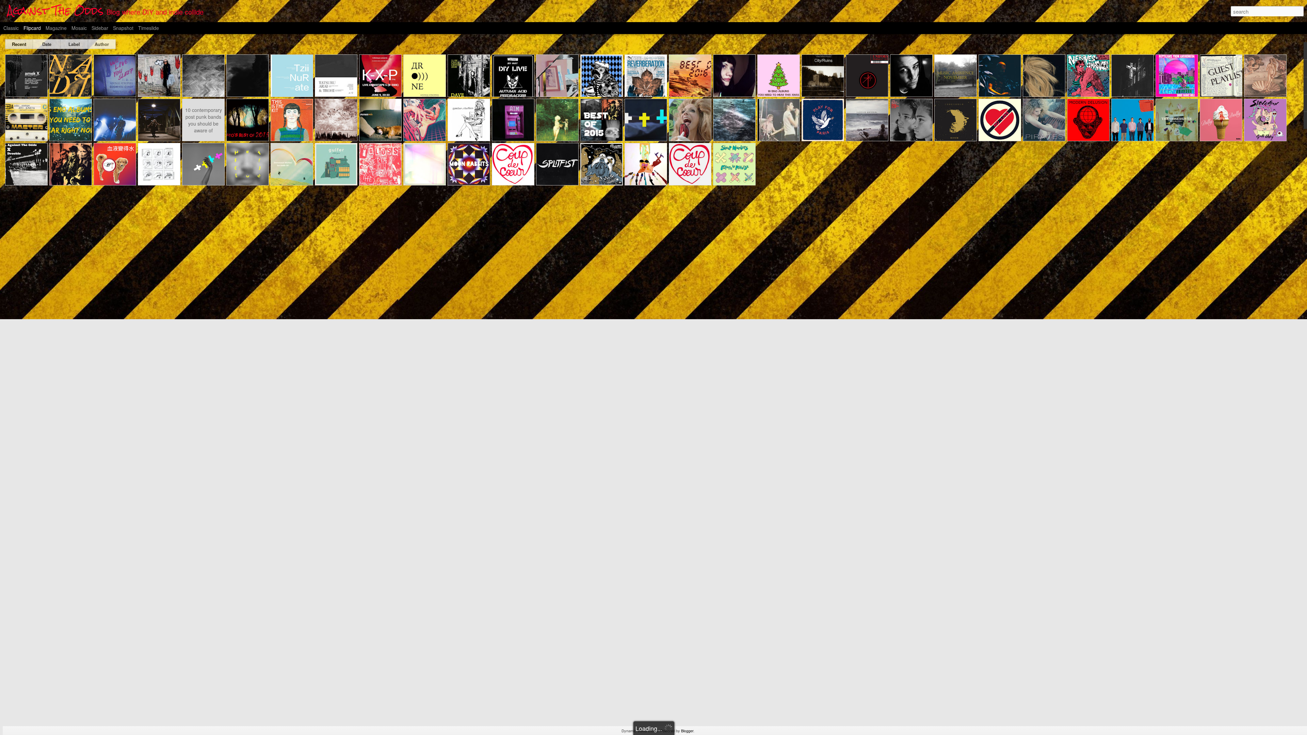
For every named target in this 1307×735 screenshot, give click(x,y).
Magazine (56, 27)
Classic (11, 27)
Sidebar (100, 27)
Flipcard (32, 27)
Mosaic (79, 27)
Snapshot (123, 27)
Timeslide (148, 27)
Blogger (687, 730)
